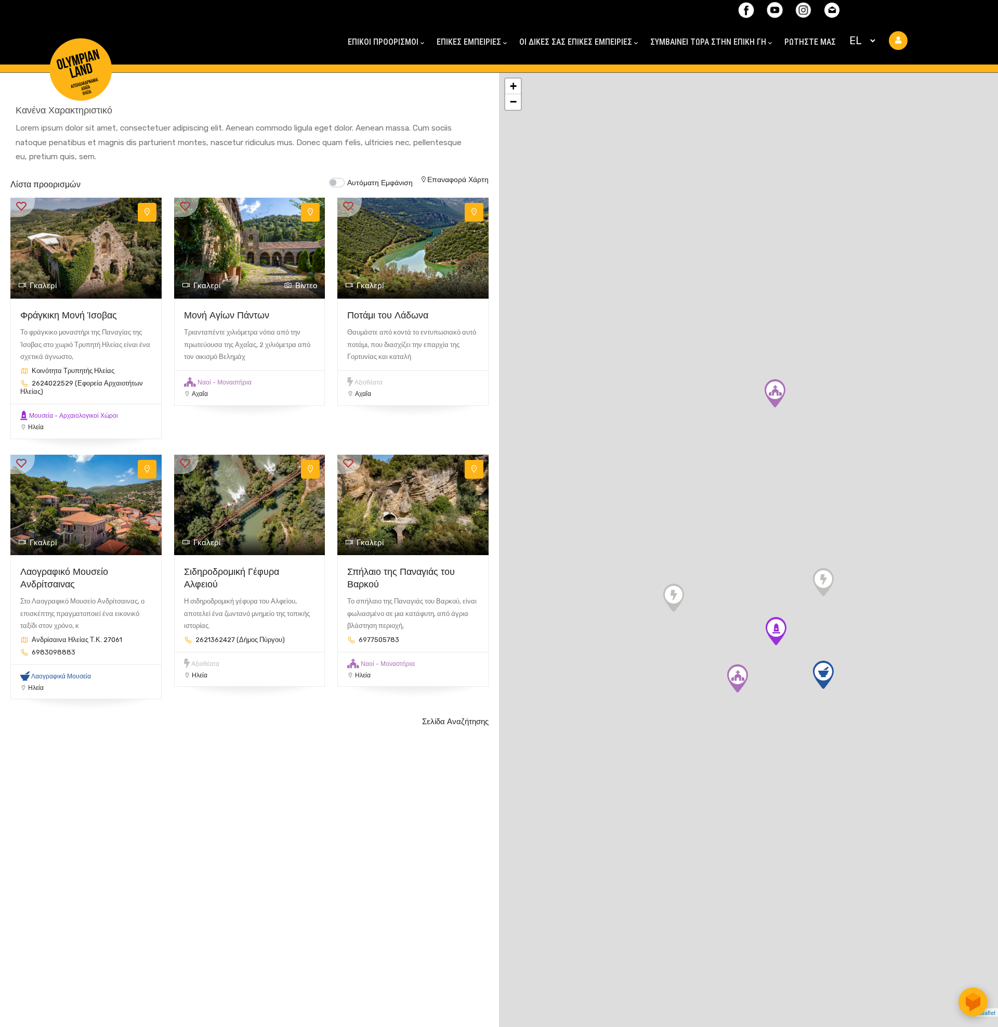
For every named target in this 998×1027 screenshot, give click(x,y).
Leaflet (986, 1012)
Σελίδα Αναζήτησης (455, 721)
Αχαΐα (200, 393)
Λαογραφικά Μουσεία (61, 676)
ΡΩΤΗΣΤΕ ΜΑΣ (810, 42)
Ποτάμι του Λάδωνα (387, 315)
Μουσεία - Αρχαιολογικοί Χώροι (73, 415)
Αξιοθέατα (368, 382)
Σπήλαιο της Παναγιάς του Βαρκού (401, 577)
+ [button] (513, 86)
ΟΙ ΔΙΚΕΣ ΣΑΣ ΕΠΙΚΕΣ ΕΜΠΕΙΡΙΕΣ (575, 42)
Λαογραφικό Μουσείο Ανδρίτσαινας (64, 577)
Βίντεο (306, 285)
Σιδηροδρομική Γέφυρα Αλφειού (231, 577)
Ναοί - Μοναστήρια (225, 382)
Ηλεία (36, 427)
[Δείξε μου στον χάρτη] (147, 212)
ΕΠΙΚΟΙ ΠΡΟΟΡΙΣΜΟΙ (383, 42)
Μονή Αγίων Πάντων (226, 315)
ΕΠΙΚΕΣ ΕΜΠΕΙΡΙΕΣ (469, 42)
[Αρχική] (80, 50)
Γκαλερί (43, 285)
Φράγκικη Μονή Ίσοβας (68, 315)
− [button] (513, 101)
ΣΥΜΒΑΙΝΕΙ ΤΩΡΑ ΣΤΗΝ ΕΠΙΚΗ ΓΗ (708, 42)
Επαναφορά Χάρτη (458, 179)
